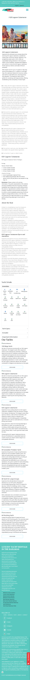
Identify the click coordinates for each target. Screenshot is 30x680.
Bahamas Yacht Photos (8, 597)
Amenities (5, 286)
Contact (25, 615)
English (17, 5)
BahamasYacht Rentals (8, 596)
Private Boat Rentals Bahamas (10, 602)
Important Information (10, 337)
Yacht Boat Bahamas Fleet (9, 606)
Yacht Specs (6, 329)
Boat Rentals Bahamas (8, 599)
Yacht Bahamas (7, 604)
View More (12, 367)
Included (5, 333)
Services (10, 615)
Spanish (22, 5)
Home (4, 615)
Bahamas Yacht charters (9, 592)
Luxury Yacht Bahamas (8, 594)
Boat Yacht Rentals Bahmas (10, 601)
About (19, 615)
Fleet (15, 615)
